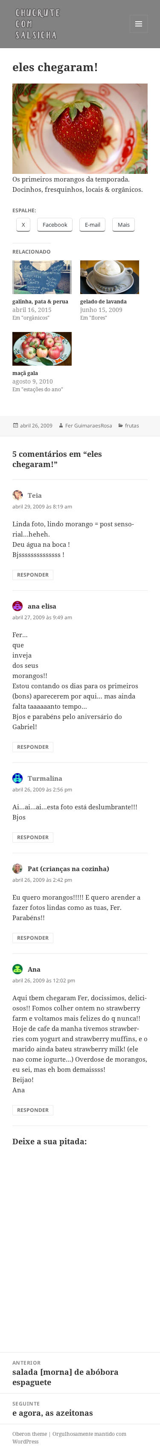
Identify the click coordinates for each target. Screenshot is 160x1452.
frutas (132, 425)
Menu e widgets (139, 32)
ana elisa (42, 606)
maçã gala (25, 373)
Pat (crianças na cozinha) (68, 868)
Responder (33, 574)
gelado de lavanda (103, 301)
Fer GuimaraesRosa (88, 425)
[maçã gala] (42, 349)
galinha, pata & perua (40, 301)
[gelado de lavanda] (110, 277)
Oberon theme (29, 1434)
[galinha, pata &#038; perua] (42, 277)
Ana (34, 969)
